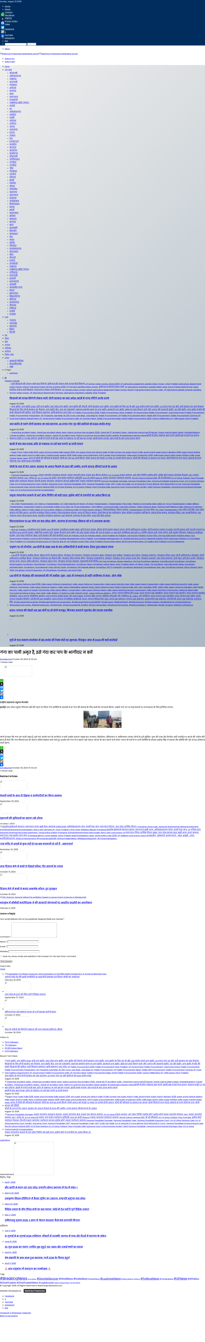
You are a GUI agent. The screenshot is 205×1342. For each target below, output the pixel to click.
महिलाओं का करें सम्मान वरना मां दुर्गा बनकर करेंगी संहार (30, 1012)
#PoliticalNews (150, 1278)
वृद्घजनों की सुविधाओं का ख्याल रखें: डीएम (21, 818)
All (10, 108)
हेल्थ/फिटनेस (15, 364)
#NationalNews (127, 1279)
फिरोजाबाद (14, 204)
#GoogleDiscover (47, 1278)
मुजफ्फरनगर (15, 248)
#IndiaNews (80, 1278)
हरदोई (12, 105)
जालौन (12, 174)
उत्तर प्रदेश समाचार (75, 1283)
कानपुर (12, 90)
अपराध (7, 345)
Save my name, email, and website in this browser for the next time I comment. (39, 956)
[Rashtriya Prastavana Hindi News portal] (39, 53)
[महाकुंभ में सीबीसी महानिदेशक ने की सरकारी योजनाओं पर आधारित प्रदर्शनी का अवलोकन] (43, 897)
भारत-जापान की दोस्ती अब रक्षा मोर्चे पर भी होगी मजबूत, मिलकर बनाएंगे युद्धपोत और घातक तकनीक (61, 610)
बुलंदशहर (13, 233)
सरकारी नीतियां (16, 361)
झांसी (11, 180)
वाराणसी (13, 82)
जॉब (11, 366)
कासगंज (13, 150)
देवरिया (12, 183)
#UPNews (180, 1278)
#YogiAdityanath (46, 1282)
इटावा (12, 132)
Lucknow (13, 373)
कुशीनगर (13, 153)
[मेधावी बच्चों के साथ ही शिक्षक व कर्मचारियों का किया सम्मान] (13, 790)
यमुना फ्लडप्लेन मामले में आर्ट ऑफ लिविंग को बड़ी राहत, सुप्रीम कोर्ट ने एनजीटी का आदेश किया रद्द (59, 495)
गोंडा (11, 168)
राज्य (6, 317)
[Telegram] (102, 690)
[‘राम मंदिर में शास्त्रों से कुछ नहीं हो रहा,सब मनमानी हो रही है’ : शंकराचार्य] (102, 838)
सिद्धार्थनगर (14, 296)
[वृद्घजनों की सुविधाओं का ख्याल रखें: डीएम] (13, 812)
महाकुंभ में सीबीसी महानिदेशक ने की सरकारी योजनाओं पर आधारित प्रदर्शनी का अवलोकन (46, 902)
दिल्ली (12, 332)
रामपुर (12, 260)
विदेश (7, 338)
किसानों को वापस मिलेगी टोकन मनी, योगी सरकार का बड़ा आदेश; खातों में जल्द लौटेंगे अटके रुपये (59, 398)
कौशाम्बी (13, 73)
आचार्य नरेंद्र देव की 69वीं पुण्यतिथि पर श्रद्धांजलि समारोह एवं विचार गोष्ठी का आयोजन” (42, 977)
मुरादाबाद (13, 251)
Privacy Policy (11, 21)
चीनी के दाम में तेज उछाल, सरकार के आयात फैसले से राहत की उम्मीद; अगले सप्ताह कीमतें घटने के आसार (63, 466)
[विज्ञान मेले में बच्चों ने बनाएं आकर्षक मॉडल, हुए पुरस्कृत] (13, 883)
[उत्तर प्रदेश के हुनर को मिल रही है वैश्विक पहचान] (18, 991)
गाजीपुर (12, 162)
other (7, 357)
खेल (6, 341)
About (7, 9)
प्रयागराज (13, 96)
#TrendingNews (166, 1279)
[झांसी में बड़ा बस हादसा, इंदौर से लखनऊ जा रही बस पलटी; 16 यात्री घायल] (107, 438)
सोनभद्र (12, 305)
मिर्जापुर (12, 245)
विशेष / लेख (9, 354)
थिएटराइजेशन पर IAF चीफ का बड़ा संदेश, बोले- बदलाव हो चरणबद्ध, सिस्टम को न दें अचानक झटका (59, 521)
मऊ (11, 236)
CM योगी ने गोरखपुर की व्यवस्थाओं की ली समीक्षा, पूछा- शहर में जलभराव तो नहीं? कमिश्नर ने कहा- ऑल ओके (65, 575)
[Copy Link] (102, 694)
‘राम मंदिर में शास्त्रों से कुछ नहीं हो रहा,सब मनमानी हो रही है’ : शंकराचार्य (36, 844)
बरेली (11, 210)
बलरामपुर (13, 212)
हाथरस (12, 314)
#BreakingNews (13, 1278)
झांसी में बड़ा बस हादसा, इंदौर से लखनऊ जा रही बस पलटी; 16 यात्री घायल (46, 444)
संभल (11, 290)
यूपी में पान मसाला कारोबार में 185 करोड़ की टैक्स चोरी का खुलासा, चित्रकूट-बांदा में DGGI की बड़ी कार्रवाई (63, 640)
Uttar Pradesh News (62, 1283)
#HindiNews (66, 1278)
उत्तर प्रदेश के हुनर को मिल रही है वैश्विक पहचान (25, 994)
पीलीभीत (13, 189)
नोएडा (12, 186)
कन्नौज (12, 144)
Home (7, 6)
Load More (5, 1140)
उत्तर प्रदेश (8, 69)
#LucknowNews (110, 1278)
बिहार (11, 329)
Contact (9, 12)
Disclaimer (10, 15)
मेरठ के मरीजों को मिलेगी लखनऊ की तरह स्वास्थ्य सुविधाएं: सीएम (33, 1029)
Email (3, 946)
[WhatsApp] (102, 680)
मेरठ (11, 254)
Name (3, 941)
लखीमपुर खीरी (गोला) (19, 102)
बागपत (12, 221)
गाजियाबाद (14, 159)
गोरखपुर (13, 84)
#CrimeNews (32, 1279)
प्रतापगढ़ (13, 192)
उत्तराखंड (13, 323)
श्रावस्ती (12, 284)
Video (7, 24)
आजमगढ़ (13, 129)
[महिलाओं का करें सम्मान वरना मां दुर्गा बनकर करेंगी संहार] (18, 1009)
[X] (102, 684)
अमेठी (12, 117)
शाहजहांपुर (14, 281)
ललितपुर (13, 272)
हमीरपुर (12, 308)
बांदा (11, 93)
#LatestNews (94, 1279)
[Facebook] (102, 687)
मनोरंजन (8, 351)
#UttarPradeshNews (27, 1282)
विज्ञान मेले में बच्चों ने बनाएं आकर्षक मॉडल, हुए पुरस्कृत (28, 888)
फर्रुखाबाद (14, 201)
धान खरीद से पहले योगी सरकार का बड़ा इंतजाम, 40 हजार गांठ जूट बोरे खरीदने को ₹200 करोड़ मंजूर (60, 424)
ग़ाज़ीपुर (12, 165)
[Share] (102, 697)
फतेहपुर (12, 198)
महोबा (12, 242)
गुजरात (12, 320)
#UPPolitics (193, 1278)
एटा (11, 138)
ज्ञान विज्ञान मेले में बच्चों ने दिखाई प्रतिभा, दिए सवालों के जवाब (31, 866)
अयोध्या (12, 87)
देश (6, 335)
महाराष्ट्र (13, 326)
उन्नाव (12, 135)
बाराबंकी (13, 227)
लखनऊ (8, 18)
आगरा (12, 126)
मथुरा (11, 239)
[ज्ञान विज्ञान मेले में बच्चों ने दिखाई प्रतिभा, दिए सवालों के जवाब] (13, 861)
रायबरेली (13, 99)
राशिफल (8, 348)
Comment (5, 936)
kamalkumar (6, 659)
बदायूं (11, 207)
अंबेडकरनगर (15, 76)
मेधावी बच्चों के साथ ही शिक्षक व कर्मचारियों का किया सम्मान (31, 795)
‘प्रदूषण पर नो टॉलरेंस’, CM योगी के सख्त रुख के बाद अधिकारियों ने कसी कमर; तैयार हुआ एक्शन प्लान (61, 547)
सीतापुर (12, 299)
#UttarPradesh (8, 1282)
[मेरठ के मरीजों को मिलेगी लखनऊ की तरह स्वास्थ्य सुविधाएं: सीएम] (18, 1026)
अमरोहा (12, 114)
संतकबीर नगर (15, 287)
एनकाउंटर (14, 141)
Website (4, 951)
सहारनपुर (13, 293)
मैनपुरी (12, 257)
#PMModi (137, 1279)
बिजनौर (13, 230)
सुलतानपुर (14, 302)
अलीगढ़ (12, 123)
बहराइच (13, 218)
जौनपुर (12, 177)
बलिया (12, 215)
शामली (12, 278)
